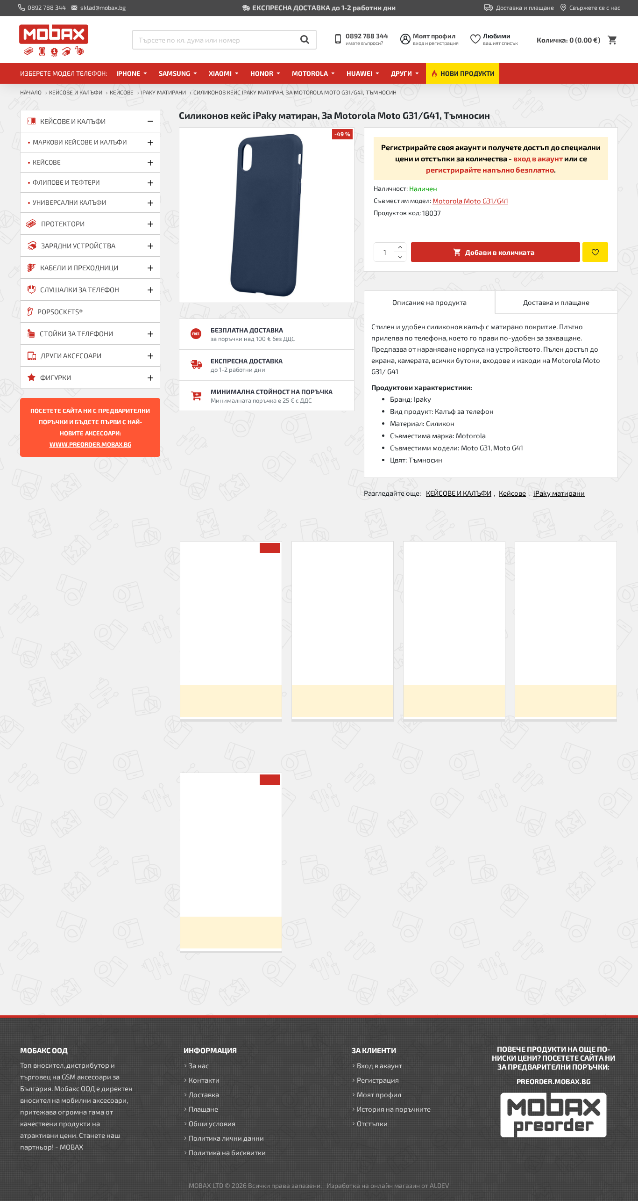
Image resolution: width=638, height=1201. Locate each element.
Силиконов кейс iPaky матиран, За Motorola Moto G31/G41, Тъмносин (231, 893)
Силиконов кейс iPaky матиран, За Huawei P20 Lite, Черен (231, 661)
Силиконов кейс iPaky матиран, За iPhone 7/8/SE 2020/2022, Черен (343, 661)
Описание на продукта (429, 302)
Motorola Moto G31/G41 (470, 200)
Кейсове (122, 92)
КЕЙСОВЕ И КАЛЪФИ (75, 92)
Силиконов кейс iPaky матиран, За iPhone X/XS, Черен (565, 661)
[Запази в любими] (595, 252)
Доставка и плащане (556, 302)
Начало (31, 92)
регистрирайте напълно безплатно (490, 169)
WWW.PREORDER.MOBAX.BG (90, 444)
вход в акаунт (538, 158)
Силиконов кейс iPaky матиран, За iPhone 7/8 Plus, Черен (454, 661)
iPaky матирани (163, 92)
